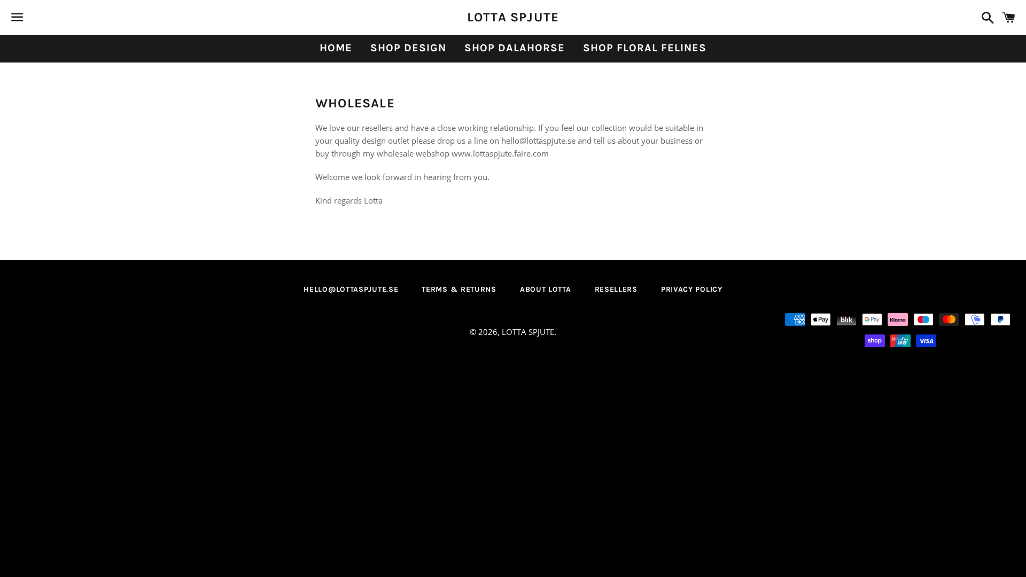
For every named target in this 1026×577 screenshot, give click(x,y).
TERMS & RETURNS (459, 289)
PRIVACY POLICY (691, 289)
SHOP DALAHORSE (514, 48)
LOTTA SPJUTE (513, 17)
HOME (336, 48)
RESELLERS (616, 289)
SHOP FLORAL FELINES (644, 48)
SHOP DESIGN (408, 48)
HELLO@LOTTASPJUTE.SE (351, 289)
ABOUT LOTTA (545, 289)
